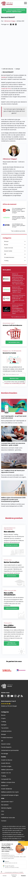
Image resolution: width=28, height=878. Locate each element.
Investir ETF (4, 785)
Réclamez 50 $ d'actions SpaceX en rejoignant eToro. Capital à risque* (17, 289)
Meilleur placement (7, 769)
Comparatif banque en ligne (9, 795)
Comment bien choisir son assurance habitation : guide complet (13, 444)
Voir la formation (11, 575)
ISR (5, 254)
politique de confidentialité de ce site (15, 383)
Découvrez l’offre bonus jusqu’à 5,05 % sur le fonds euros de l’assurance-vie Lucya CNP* (18, 299)
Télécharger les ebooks (11, 545)
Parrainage (4, 753)
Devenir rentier (8, 251)
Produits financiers (9, 257)
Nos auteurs (4, 805)
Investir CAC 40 (6, 773)
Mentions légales (6, 808)
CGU (2, 811)
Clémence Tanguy (9, 21)
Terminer (23, 875)
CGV (2, 814)
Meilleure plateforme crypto (10, 792)
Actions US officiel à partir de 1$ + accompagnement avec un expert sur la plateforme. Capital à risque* (18, 309)
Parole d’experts (6, 747)
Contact (3, 821)
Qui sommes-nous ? (7, 801)
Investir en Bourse (6, 760)
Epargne (3, 725)
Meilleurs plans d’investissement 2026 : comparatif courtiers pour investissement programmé (13, 499)
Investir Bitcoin (5, 763)
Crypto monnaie (8, 248)
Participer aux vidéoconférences (11, 643)
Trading (6, 260)
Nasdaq (3, 77)
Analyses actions (6, 731)
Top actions (4, 728)
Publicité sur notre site (8, 818)
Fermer (4, 875)
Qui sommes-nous (14, 342)
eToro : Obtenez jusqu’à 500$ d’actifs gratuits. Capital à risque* (14, 10)
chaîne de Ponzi (6, 88)
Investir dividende (6, 789)
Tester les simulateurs (11, 608)
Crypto (3, 718)
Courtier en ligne (6, 766)
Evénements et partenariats (10, 750)
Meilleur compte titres (8, 782)
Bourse (6, 244)
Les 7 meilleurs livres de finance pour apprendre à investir (13, 471)
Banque (6, 241)
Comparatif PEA (6, 779)
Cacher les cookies (14, 875)
